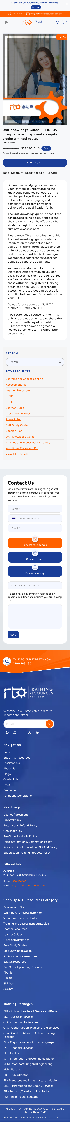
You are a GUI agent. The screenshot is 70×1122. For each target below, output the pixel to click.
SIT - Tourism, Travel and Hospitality (26, 1091)
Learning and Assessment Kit (24, 379)
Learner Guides (12, 934)
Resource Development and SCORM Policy (30, 847)
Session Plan (14, 431)
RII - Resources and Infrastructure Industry (30, 1080)
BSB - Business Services (18, 1017)
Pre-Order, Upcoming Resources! (24, 967)
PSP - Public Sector (15, 1075)
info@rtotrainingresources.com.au (46, 14)
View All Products (17, 454)
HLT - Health (11, 1053)
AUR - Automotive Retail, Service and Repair (30, 1011)
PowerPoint (13, 419)
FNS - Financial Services (18, 1048)
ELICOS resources (14, 961)
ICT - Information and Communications (28, 1058)
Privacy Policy (12, 820)
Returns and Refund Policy (20, 825)
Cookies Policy (12, 831)
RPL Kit (10, 402)
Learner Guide (15, 408)
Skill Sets (9, 983)
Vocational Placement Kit (22, 448)
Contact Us (10, 779)
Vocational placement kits (20, 918)
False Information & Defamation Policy (27, 842)
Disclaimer (10, 790)
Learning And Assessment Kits (22, 913)
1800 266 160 (17, 13)
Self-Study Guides (15, 945)
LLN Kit (10, 396)
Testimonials (11, 763)
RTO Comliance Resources (20, 956)
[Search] (60, 362)
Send (13, 634)
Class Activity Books (16, 940)
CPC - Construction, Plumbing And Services (31, 1027)
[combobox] (35, 362)
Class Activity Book (18, 413)
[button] (6, 22)
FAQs (6, 785)
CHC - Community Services (20, 1022)
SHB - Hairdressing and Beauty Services (28, 1086)
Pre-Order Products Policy (20, 836)
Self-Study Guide (17, 425)
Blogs (7, 774)
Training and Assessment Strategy (28, 442)
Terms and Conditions (17, 795)
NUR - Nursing (12, 1069)
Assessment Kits (13, 907)
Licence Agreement (15, 814)
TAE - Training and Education (21, 1097)
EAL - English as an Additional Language (28, 1042)
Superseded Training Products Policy (27, 852)
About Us (9, 768)
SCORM (8, 989)
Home (7, 752)
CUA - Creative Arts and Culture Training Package (29, 1035)
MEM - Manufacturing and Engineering (28, 1064)
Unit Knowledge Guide (20, 436)
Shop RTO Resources (16, 757)
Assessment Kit (16, 384)
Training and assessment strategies (26, 923)
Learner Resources (18, 390)
